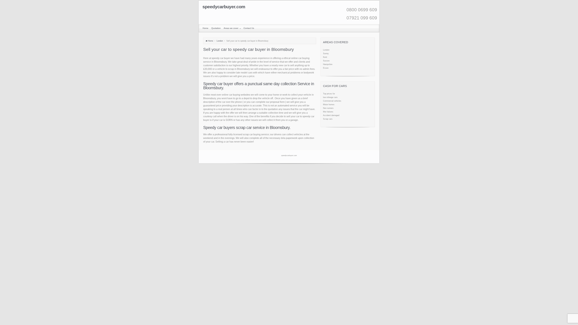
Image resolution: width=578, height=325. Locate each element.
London (220, 41)
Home (210, 41)
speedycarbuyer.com (223, 6)
